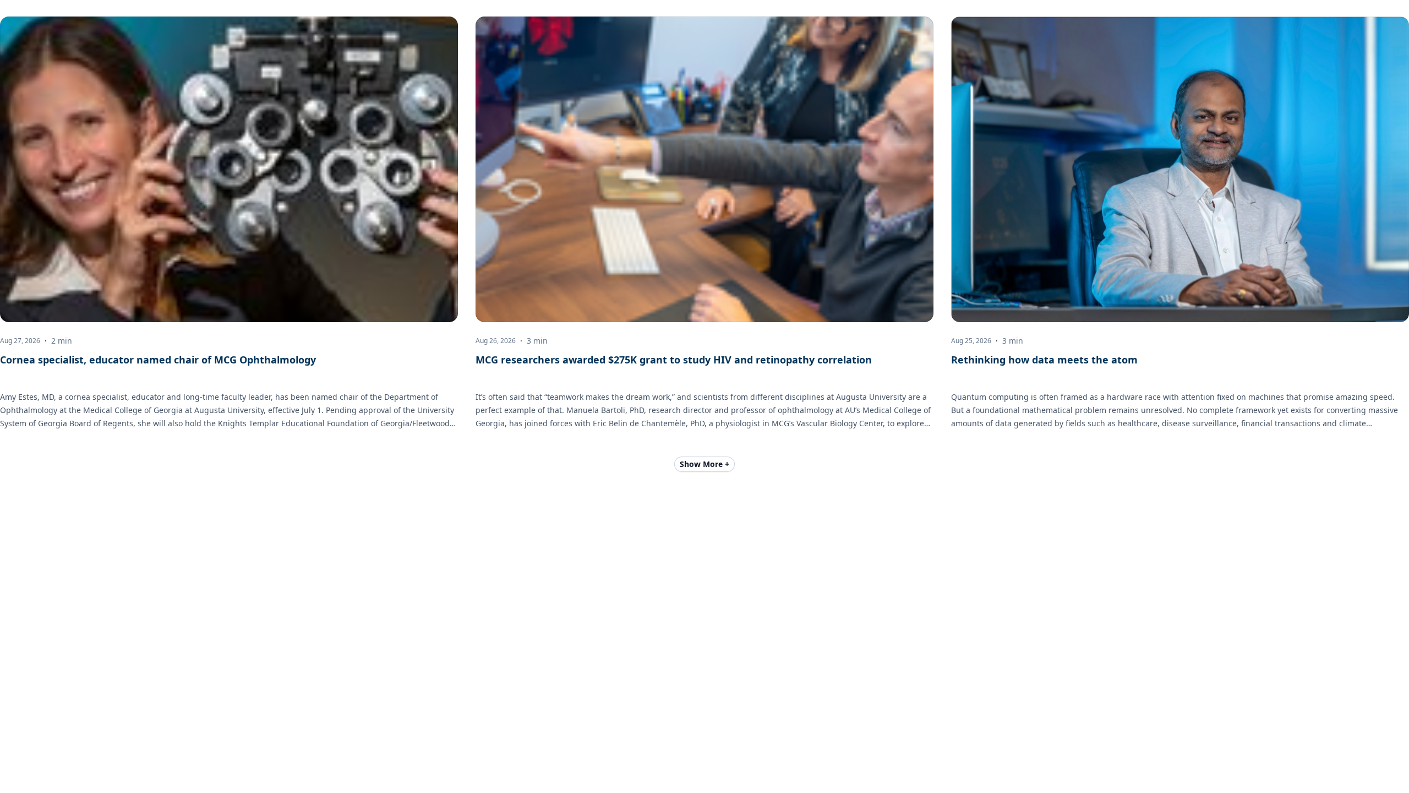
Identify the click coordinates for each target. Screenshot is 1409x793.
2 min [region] (61, 340)
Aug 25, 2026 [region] (971, 340)
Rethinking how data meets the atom (1044, 359)
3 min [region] (537, 340)
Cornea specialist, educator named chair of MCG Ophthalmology (158, 359)
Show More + (704, 464)
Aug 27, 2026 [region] (20, 340)
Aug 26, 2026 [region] (496, 340)
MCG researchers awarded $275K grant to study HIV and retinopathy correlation (674, 359)
